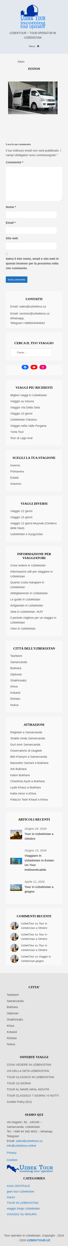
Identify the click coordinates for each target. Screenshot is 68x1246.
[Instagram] (42, 367)
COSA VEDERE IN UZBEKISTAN (29, 1064)
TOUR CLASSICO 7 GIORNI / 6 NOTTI (33, 1095)
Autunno (15, 483)
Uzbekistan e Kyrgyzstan (26, 534)
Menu (32, 46)
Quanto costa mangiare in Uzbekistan (27, 585)
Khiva (14, 686)
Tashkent (16, 656)
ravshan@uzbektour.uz (34, 313)
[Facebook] (25, 367)
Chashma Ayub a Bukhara (27, 781)
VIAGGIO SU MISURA (22, 1214)
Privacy (12, 1152)
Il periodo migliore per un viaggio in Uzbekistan (33, 620)
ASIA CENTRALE (18, 1186)
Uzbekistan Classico (23, 419)
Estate (14, 477)
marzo (11, 1197)
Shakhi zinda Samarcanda (27, 738)
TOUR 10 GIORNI (19, 1083)
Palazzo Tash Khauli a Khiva (29, 799)
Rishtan (15, 698)
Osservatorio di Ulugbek (26, 750)
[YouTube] (34, 367)
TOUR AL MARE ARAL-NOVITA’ (28, 1089)
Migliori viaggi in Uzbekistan (28, 395)
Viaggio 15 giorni (21, 517)
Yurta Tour (17, 431)
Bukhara (15, 668)
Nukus (14, 705)
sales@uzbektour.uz (32, 306)
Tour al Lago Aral (21, 438)
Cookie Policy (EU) (19, 1101)
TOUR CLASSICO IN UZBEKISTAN (30, 1077)
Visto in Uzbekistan (22, 628)
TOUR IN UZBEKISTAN (22, 1202)
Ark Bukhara (18, 769)
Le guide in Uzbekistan (25, 599)
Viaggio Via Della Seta (25, 407)
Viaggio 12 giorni (21, 511)
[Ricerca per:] (31, 352)
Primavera (17, 471)
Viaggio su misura (22, 401)
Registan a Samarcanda (26, 732)
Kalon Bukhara (20, 775)
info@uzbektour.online (21, 1145)
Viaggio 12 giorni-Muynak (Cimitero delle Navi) (33, 526)
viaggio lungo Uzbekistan (23, 1208)
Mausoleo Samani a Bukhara (29, 763)
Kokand (15, 692)
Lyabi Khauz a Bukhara (25, 787)
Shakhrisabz (18, 680)
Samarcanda (18, 662)
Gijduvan (16, 674)
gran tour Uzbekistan (20, 1191)
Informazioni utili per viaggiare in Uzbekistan (31, 574)
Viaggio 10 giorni (21, 413)
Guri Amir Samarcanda (25, 744)
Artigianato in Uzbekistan (26, 605)
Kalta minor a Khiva (23, 793)
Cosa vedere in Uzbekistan (28, 565)
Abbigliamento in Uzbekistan (29, 593)
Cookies (12, 1160)
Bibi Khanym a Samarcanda (28, 756)
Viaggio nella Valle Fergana (28, 425)
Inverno (15, 465)
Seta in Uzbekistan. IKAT (26, 611)
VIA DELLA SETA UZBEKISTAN (28, 1071)
